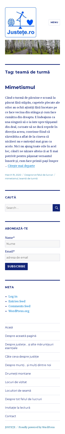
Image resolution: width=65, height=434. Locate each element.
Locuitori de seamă (18, 390)
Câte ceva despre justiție (22, 356)
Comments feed (19, 306)
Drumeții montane (18, 373)
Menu (54, 22)
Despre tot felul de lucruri (38, 174)
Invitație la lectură (17, 407)
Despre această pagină (20, 336)
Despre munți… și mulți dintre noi (28, 365)
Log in (12, 296)
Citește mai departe (21, 165)
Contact (10, 416)
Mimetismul (20, 87)
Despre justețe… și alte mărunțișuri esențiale (29, 346)
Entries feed (16, 301)
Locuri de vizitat (16, 382)
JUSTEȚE (10, 427)
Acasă (9, 327)
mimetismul (11, 178)
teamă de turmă (28, 178)
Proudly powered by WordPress (37, 427)
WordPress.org (18, 311)
